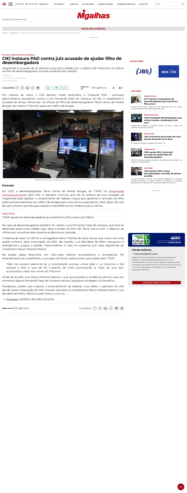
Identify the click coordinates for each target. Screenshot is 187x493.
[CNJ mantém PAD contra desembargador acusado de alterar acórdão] (137, 172)
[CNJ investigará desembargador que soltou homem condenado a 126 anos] (137, 119)
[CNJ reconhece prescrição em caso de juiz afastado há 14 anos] (137, 137)
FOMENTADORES (105, 4)
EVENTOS (143, 4)
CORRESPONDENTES (126, 4)
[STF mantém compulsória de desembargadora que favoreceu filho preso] (137, 100)
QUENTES (74, 4)
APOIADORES (88, 4)
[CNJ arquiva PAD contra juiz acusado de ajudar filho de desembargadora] (137, 153)
